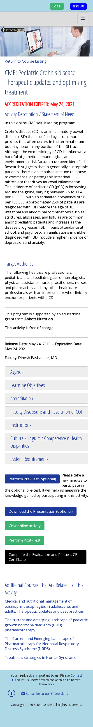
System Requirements (29, 459)
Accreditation (21, 398)
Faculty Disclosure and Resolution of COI (46, 411)
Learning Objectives (27, 385)
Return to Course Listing (25, 61)
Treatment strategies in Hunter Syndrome (40, 657)
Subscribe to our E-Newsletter (47, 693)
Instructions (20, 425)
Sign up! (78, 6)
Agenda (17, 371)
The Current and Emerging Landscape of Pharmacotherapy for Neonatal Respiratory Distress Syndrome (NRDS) (42, 643)
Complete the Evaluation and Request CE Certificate (43, 557)
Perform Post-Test (24, 540)
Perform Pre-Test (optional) (32, 478)
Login (57, 6)
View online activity (25, 525)
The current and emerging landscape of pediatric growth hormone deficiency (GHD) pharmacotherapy (46, 624)
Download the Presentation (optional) (41, 511)
